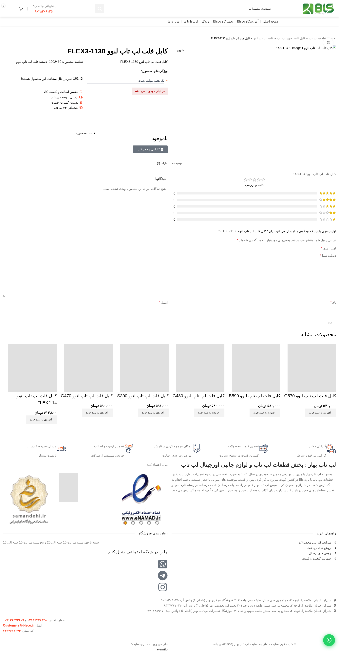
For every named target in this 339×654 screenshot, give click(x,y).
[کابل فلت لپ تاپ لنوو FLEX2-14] (32, 367)
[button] (320, 413)
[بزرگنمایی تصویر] (328, 43)
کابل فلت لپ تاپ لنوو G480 (198, 395)
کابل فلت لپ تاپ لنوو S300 (143, 395)
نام (333, 302)
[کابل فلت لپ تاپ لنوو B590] (256, 367)
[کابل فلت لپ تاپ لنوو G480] (200, 367)
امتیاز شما (328, 248)
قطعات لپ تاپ (318, 38)
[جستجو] (99, 8)
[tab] (177, 163)
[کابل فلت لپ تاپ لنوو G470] (88, 367)
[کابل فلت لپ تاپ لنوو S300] (144, 367)
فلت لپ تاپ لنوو (263, 38)
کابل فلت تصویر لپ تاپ (291, 38)
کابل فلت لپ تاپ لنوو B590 (254, 395)
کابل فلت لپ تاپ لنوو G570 (310, 395)
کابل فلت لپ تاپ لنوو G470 (87, 395)
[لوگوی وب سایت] (318, 8)
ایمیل (163, 302)
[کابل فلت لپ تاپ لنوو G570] (312, 367)
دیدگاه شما (328, 255)
